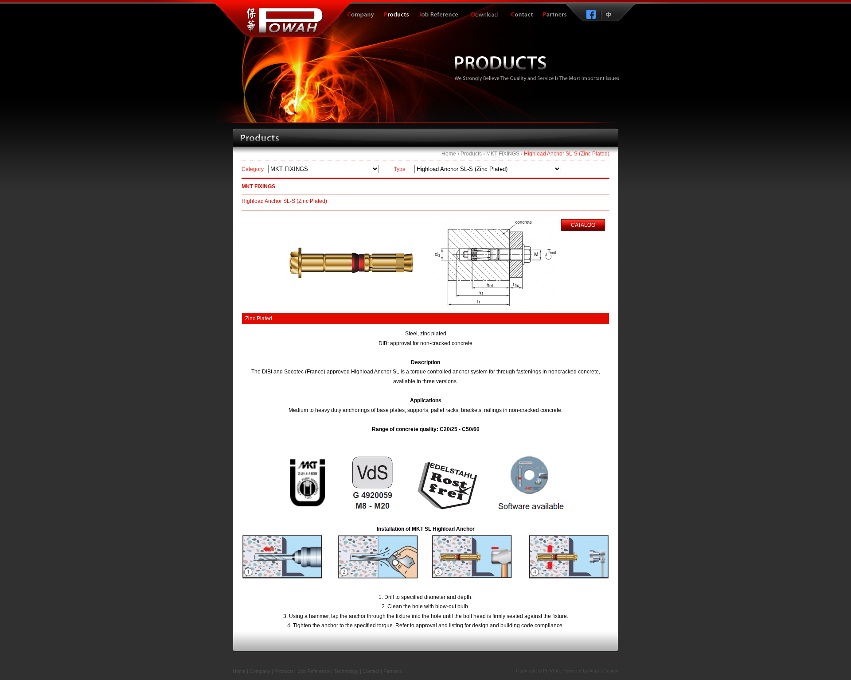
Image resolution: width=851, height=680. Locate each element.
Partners (392, 671)
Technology (346, 671)
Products (471, 154)
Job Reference (314, 671)
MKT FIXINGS (502, 154)
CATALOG (583, 225)
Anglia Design (603, 670)
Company (260, 671)
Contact (371, 671)
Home (448, 154)
